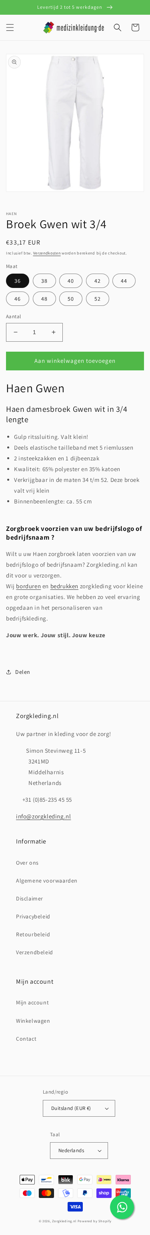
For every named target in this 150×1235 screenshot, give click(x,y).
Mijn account (32, 1002)
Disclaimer (29, 898)
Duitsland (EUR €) (71, 1108)
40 (71, 280)
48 (44, 298)
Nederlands (71, 1150)
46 (17, 298)
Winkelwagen (33, 1020)
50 (71, 298)
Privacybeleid (33, 916)
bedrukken (64, 586)
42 (97, 280)
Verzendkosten (47, 253)
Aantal (13, 316)
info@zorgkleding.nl (43, 816)
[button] (10, 27)
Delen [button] (22, 671)
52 (97, 298)
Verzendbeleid (34, 952)
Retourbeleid (33, 934)
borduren (28, 586)
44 (124, 280)
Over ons (27, 862)
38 (44, 280)
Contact (26, 1038)
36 (17, 280)
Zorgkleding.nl (64, 1221)
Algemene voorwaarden (47, 880)
